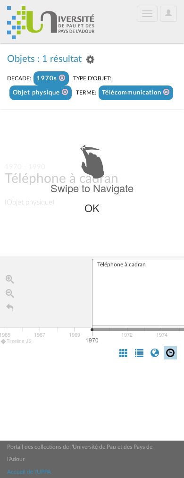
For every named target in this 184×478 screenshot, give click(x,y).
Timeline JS (19, 341)
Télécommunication (132, 93)
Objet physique (37, 93)
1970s (48, 79)
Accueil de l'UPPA (29, 472)
